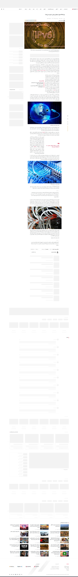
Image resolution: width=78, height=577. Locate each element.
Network (35, 146)
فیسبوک (41, 70)
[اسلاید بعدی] (8, 96)
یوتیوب (44, 70)
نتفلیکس (38, 70)
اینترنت (54, 90)
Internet (43, 132)
